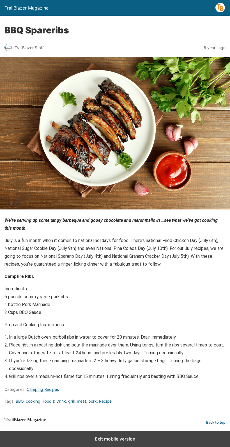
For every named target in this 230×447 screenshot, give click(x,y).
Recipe (105, 401)
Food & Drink (54, 401)
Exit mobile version (115, 439)
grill (71, 401)
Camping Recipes (43, 389)
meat (81, 401)
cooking (33, 401)
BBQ (20, 401)
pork (92, 401)
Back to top (216, 422)
